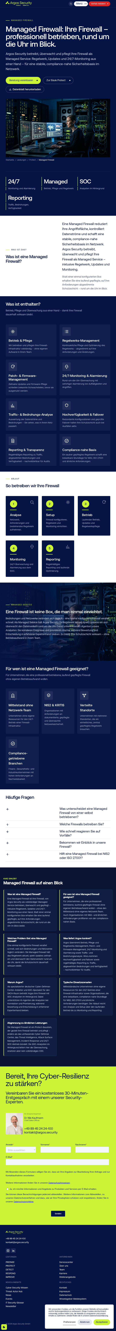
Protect (32, 160)
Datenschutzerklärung (99, 1316)
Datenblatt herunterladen (27, 89)
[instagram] (8, 1250)
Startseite (10, 160)
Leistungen (21, 160)
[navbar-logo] (19, 4)
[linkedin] (13, 1250)
